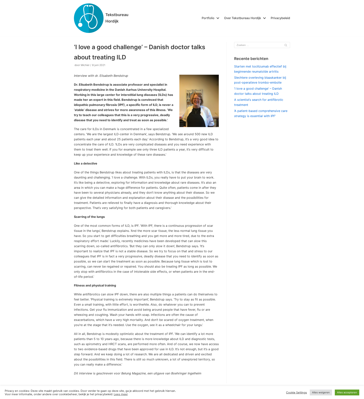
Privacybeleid (280, 18)
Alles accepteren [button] (347, 392)
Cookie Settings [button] (296, 392)
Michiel (85, 65)
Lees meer (121, 394)
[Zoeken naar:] (262, 45)
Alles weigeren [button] (321, 392)
